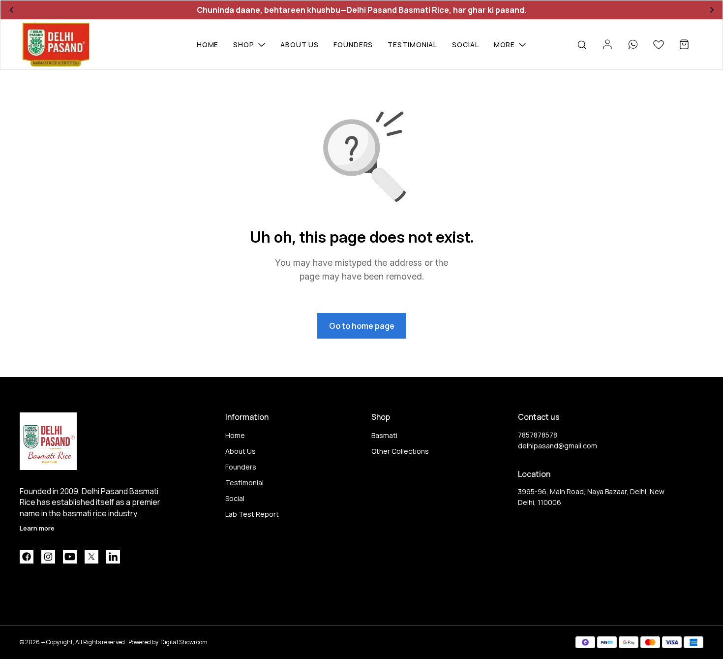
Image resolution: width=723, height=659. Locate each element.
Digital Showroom (184, 642)
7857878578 (537, 434)
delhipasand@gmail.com (557, 445)
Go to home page (361, 325)
